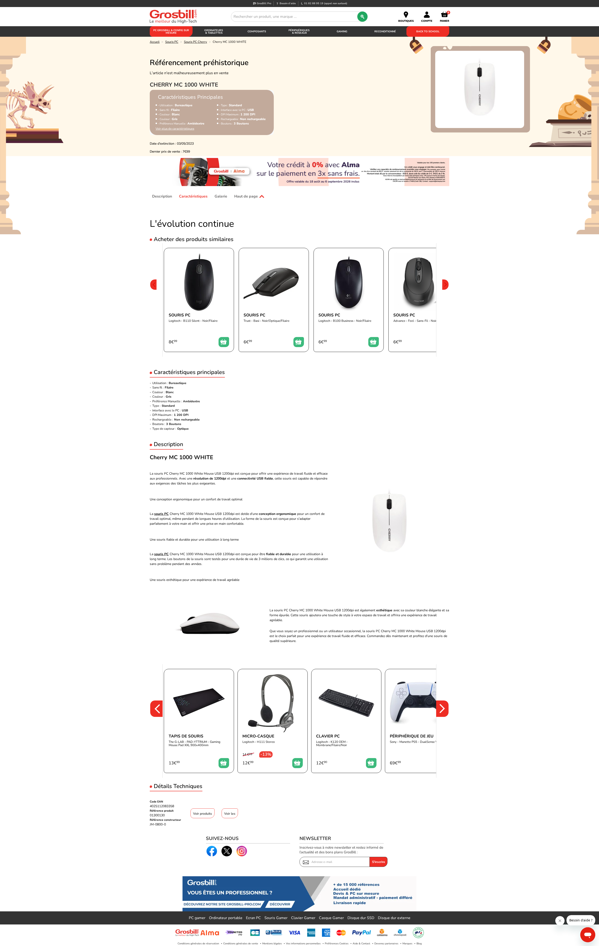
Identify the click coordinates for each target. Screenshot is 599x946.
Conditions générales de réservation (198, 943)
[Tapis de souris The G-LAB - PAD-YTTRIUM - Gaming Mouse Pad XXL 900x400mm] (199, 721)
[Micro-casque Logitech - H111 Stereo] (272, 721)
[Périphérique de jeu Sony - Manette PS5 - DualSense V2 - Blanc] (420, 721)
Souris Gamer (276, 918)
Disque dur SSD (360, 918)
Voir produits (202, 813)
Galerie (221, 196)
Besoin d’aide (288, 3)
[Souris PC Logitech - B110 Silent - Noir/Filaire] (199, 300)
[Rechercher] (362, 16)
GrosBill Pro (264, 3)
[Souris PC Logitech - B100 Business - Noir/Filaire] (349, 300)
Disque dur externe (394, 918)
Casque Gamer (331, 918)
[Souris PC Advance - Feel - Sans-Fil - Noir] (423, 300)
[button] (153, 300)
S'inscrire (378, 862)
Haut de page (246, 196)
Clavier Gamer (303, 918)
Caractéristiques (193, 196)
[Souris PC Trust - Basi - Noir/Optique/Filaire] (274, 300)
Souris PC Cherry (195, 42)
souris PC (161, 514)
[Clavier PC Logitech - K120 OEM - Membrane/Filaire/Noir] (346, 721)
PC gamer (197, 918)
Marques (407, 943)
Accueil (155, 42)
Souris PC (171, 42)
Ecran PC (253, 918)
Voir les (229, 813)
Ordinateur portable (225, 918)
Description (162, 196)
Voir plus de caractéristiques (175, 128)
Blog (419, 943)
